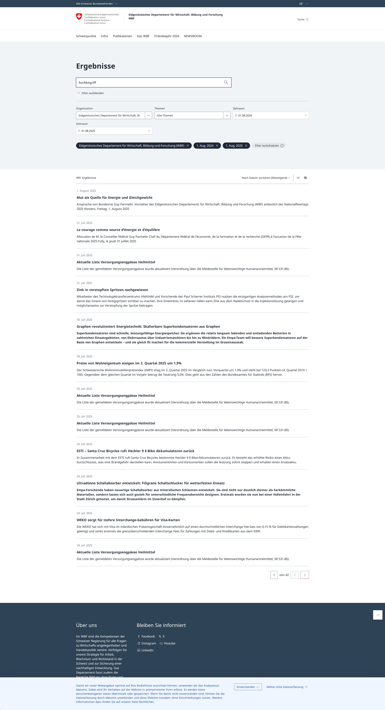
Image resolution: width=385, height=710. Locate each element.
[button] (86, 36)
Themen (159, 108)
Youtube (169, 643)
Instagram (149, 643)
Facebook (148, 636)
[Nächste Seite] (305, 575)
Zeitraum (239, 108)
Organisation (84, 108)
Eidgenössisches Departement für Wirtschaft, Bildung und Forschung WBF (176, 16)
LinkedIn (148, 650)
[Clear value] (306, 115)
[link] (192, 200)
